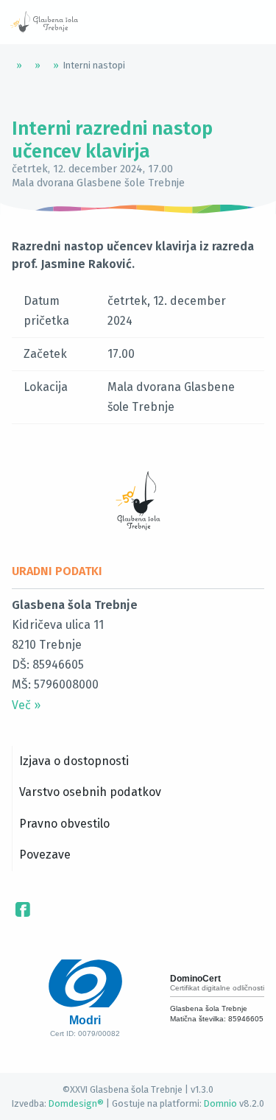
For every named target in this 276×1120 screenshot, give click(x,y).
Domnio (220, 1103)
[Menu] (125, 22)
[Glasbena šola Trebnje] (44, 22)
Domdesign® (76, 1103)
